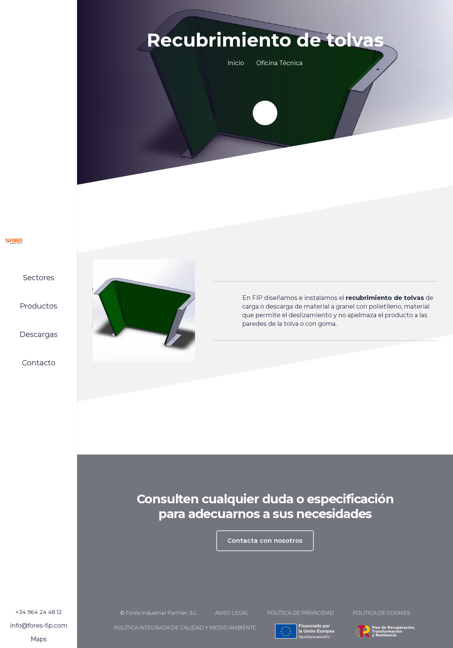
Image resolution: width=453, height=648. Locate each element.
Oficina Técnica (279, 63)
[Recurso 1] (38, 241)
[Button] (265, 113)
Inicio (235, 63)
